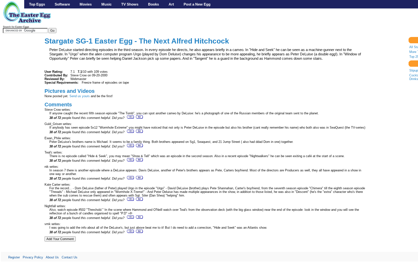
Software (62, 4)
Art (171, 4)
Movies (86, 4)
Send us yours (79, 96)
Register (14, 257)
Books (153, 4)
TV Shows (129, 4)
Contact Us (69, 257)
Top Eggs (37, 4)
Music (106, 4)
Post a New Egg (197, 4)
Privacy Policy (33, 257)
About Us (52, 257)
